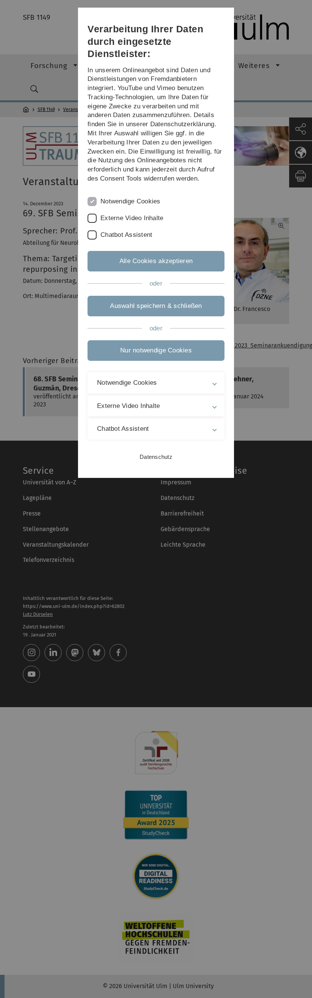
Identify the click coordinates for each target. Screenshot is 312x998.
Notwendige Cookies (130, 201)
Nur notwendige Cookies (156, 350)
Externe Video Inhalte (131, 218)
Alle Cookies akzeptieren (156, 261)
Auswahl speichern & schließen (156, 305)
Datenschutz (156, 457)
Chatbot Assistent (126, 234)
